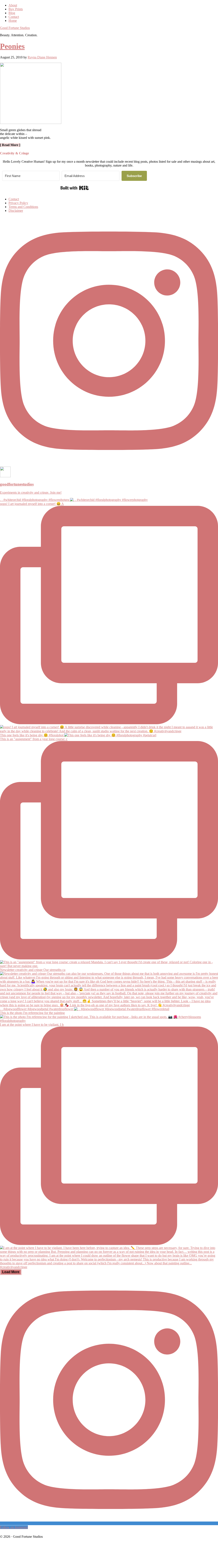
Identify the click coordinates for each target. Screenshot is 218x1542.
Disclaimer (16, 210)
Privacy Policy (18, 203)
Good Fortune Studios (15, 28)
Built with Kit (74, 188)
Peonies (12, 46)
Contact (14, 199)
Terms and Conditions (23, 207)
